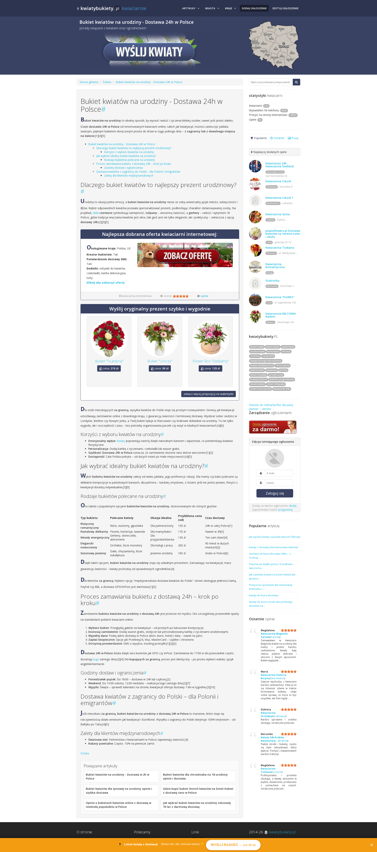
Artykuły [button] (188, 8)
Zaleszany (272, 186)
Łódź (269, 242)
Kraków (283, 740)
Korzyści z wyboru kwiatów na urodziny (129, 152)
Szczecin (271, 253)
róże (96, 213)
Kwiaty (121, 441)
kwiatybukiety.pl (282, 832)
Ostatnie (278, 138)
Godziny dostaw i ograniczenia (123, 167)
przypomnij (285, 509)
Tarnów (275, 637)
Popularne (260, 138)
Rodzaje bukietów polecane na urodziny (129, 160)
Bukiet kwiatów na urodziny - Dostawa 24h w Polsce (149, 82)
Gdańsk (270, 219)
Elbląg (270, 272)
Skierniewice (277, 678)
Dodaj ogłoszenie (254, 8)
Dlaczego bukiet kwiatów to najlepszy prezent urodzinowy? (133, 148)
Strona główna (89, 82)
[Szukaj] (296, 82)
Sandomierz (273, 203)
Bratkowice (279, 716)
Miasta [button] (210, 8)
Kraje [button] (228, 8)
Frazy (294, 138)
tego (96, 659)
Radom (270, 322)
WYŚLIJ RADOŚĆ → (233, 845)
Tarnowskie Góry (275, 172)
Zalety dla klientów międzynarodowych (128, 175)
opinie (204, 296)
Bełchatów (272, 286)
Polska (107, 82)
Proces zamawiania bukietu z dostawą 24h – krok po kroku (133, 164)
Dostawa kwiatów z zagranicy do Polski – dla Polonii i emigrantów (138, 171)
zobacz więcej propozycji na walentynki (208, 394)
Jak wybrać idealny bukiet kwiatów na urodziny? (126, 156)
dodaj (292, 506)
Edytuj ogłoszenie (285, 8)
